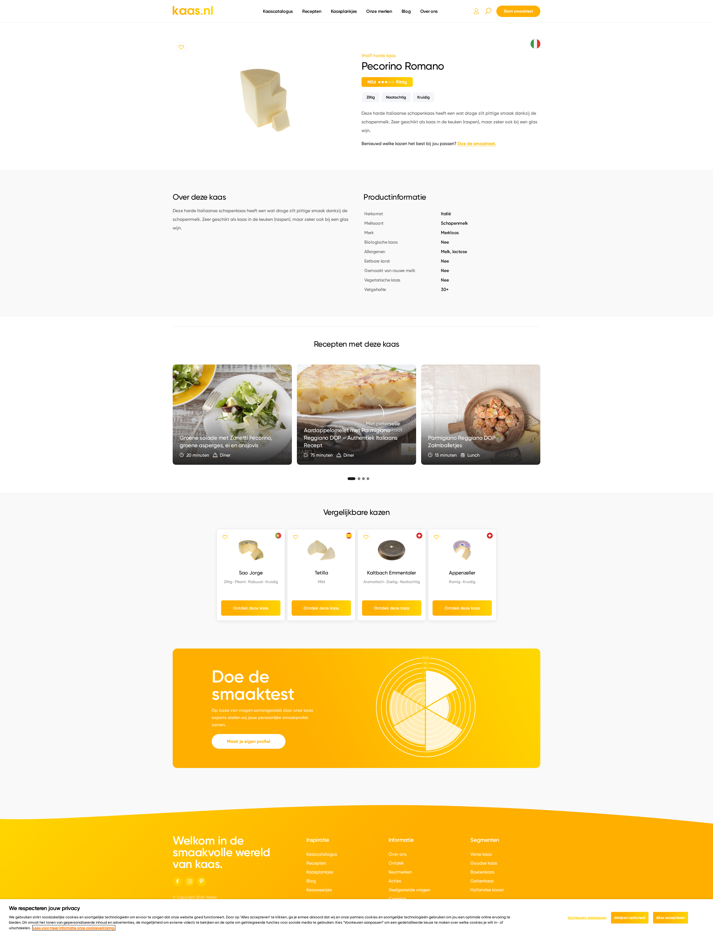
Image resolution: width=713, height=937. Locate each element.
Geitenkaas (482, 881)
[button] (349, 477)
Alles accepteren (670, 917)
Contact (397, 898)
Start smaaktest (518, 11)
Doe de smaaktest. (477, 143)
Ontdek (396, 863)
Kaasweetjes (319, 889)
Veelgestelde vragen (409, 889)
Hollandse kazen (487, 889)
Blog (406, 11)
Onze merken (379, 11)
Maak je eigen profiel (248, 741)
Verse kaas (481, 854)
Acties (395, 881)
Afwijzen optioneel (629, 917)
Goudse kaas (483, 863)
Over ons (429, 11)
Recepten (311, 11)
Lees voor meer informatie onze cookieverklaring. (74, 928)
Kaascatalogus (278, 11)
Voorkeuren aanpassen (587, 917)
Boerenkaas (482, 872)
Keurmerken (400, 872)
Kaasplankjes (344, 11)
